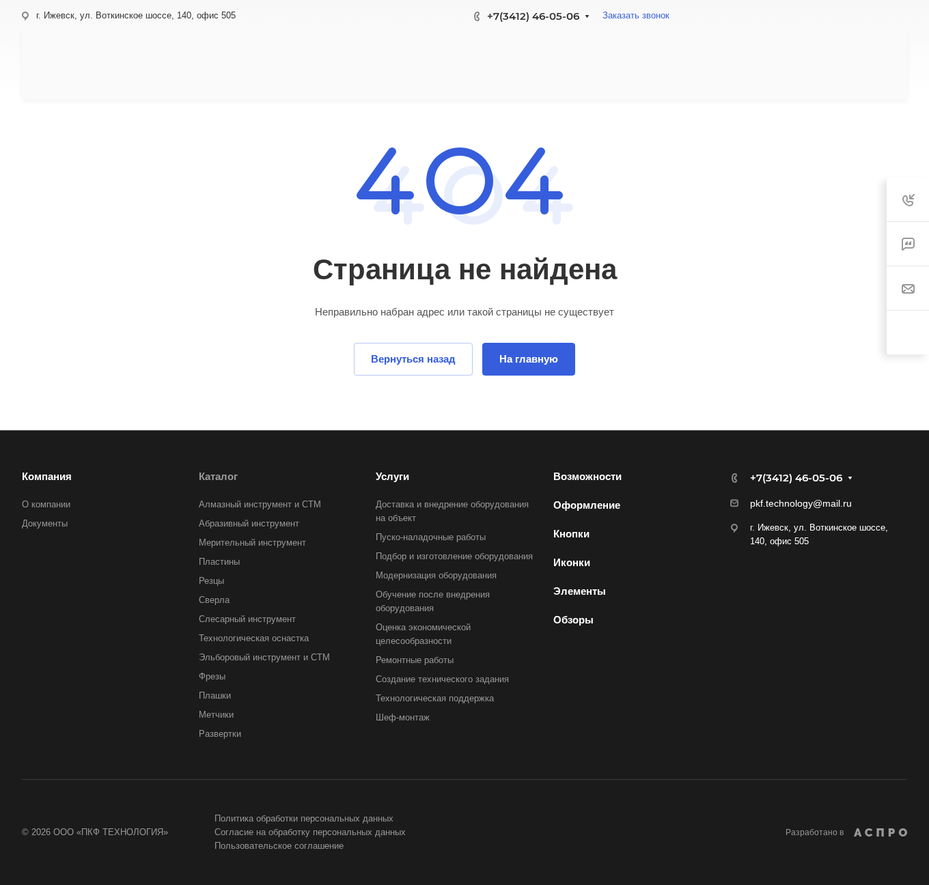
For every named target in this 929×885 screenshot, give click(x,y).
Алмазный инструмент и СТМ (260, 504)
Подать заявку (836, 65)
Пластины (219, 562)
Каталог (218, 476)
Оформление (586, 505)
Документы (45, 523)
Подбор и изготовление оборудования (454, 556)
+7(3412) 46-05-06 (533, 16)
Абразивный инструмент (249, 523)
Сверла (214, 600)
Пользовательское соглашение (279, 846)
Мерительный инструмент (252, 542)
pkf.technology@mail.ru (801, 503)
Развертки (220, 734)
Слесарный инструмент (247, 619)
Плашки (215, 695)
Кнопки (571, 533)
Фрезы (212, 676)
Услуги (392, 476)
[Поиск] (757, 65)
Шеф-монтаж (403, 717)
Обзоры (573, 620)
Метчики (216, 715)
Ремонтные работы (415, 660)
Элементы (579, 591)
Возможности (587, 476)
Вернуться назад (413, 359)
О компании (46, 504)
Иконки (571, 562)
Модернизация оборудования (436, 575)
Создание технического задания (442, 679)
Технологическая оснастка (254, 638)
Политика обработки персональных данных (303, 818)
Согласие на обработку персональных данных (310, 832)
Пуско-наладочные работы (431, 537)
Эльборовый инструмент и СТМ (264, 657)
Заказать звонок (635, 15)
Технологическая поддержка (435, 698)
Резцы (211, 581)
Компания (47, 476)
